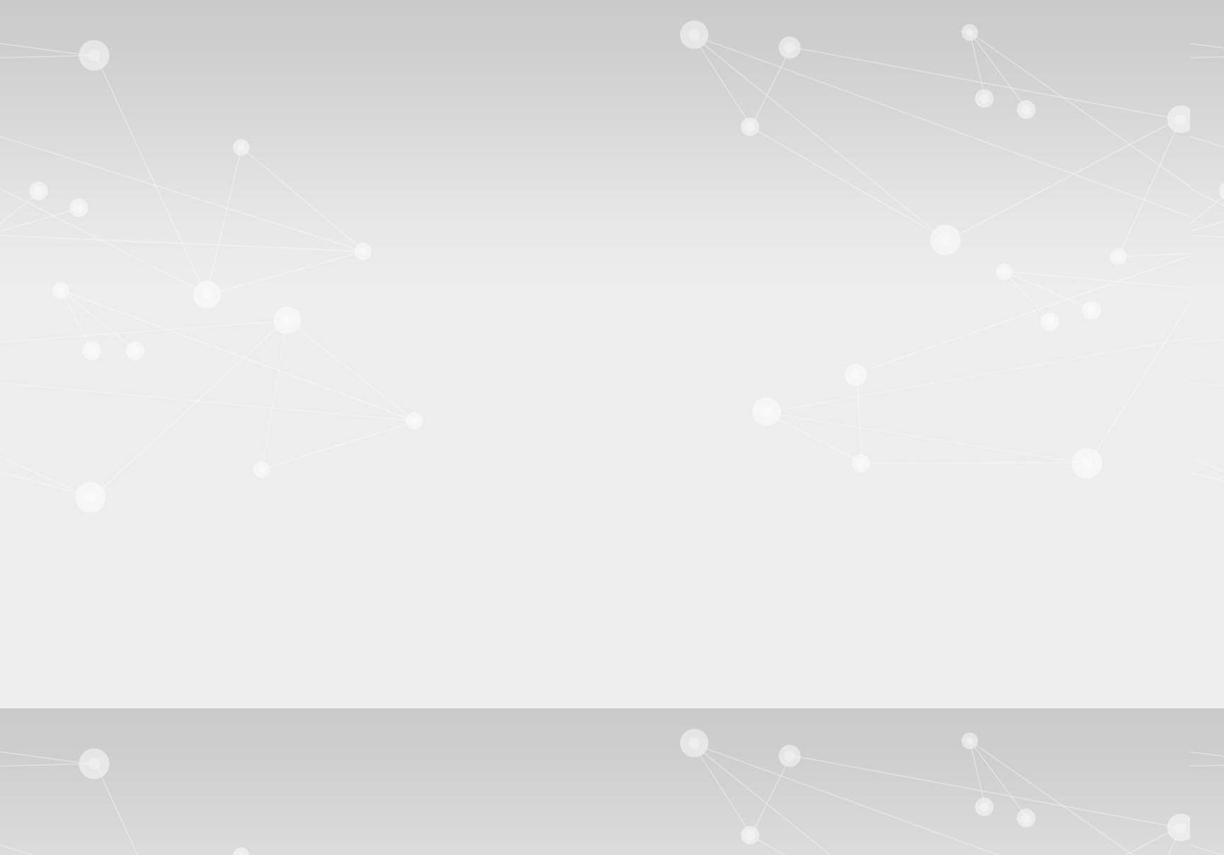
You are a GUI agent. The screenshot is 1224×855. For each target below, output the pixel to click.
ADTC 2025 (69, 257)
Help (1207, 74)
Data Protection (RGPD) (89, 759)
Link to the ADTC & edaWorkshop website (612, 479)
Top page (26, 796)
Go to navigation (71, 36)
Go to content (64, 23)
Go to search (62, 49)
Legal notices (64, 746)
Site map (53, 61)
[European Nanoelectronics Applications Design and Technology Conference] (103, 85)
